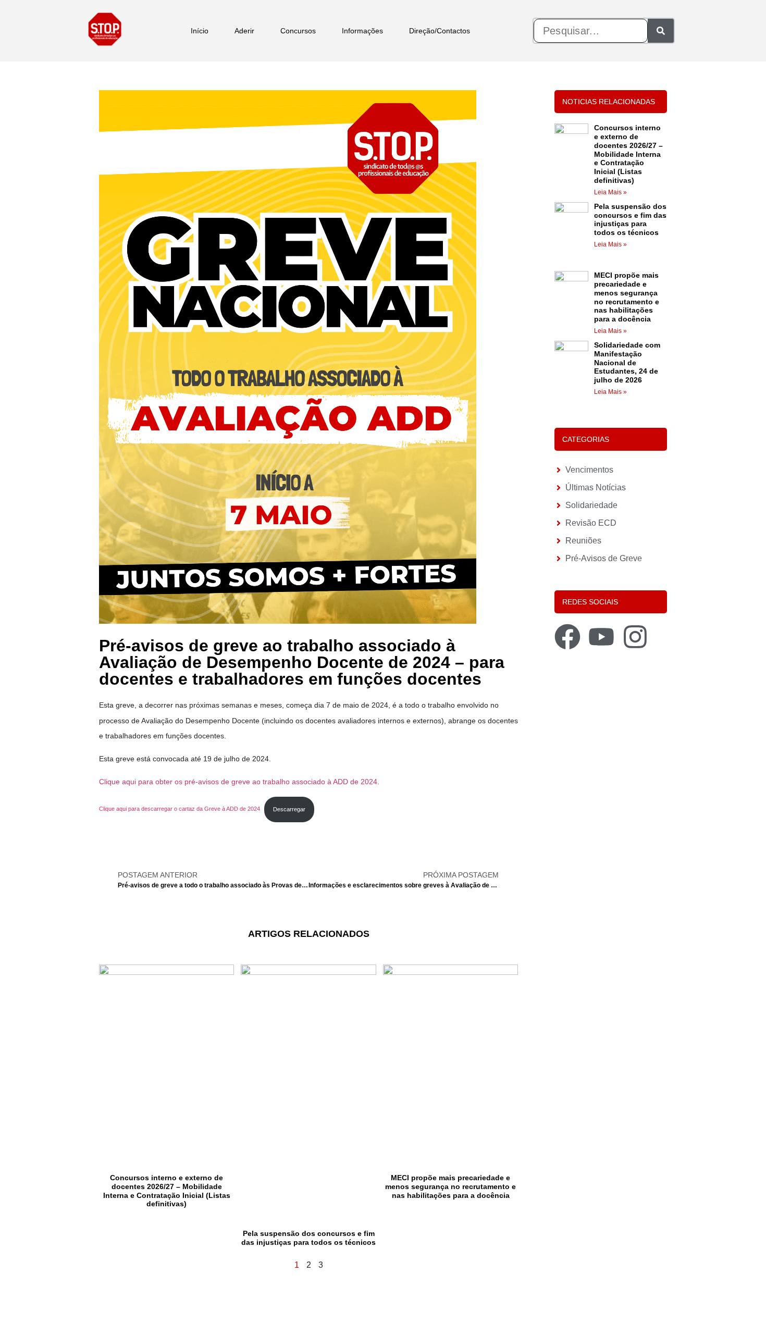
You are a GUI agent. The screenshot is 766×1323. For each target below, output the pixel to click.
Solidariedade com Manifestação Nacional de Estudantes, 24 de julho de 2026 (627, 362)
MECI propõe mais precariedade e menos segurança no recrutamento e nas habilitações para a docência (450, 1186)
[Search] (661, 31)
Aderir (244, 31)
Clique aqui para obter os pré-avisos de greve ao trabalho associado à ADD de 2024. (239, 781)
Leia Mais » (610, 192)
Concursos (298, 31)
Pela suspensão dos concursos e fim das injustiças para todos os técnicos (308, 1237)
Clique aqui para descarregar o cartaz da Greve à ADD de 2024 (179, 809)
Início (199, 31)
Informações (362, 31)
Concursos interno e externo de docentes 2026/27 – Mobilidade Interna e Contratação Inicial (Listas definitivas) (166, 1190)
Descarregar (289, 809)
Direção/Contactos (439, 31)
